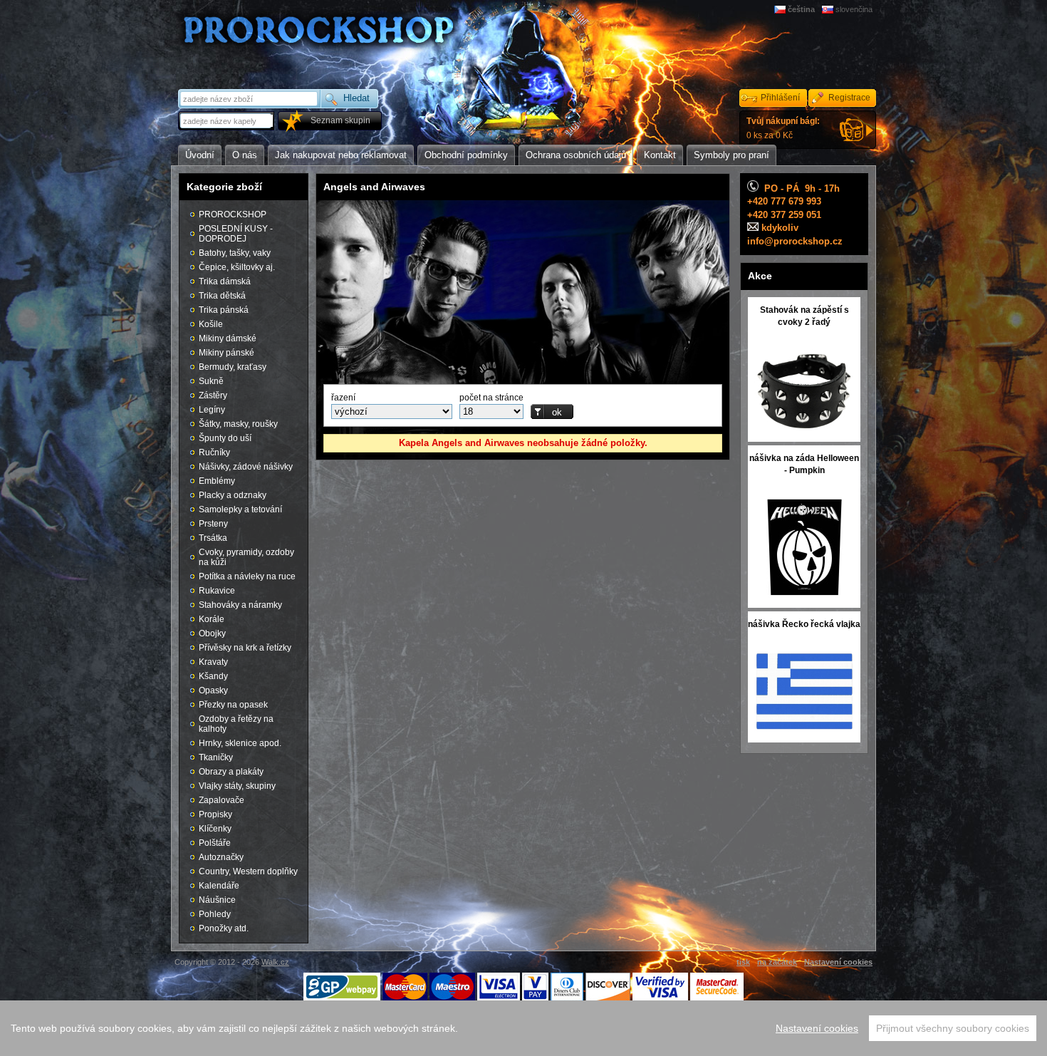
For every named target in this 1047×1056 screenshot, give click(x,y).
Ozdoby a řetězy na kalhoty (236, 724)
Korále (211, 619)
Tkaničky (216, 757)
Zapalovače (221, 800)
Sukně (211, 381)
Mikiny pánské (226, 353)
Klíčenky (215, 829)
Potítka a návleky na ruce (247, 576)
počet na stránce (491, 398)
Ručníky (214, 452)
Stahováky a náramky (240, 605)
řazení (343, 398)
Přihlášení (780, 98)
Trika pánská (224, 310)
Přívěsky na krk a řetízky (245, 648)
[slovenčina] (828, 9)
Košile (211, 324)
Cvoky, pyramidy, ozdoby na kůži (246, 557)
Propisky (215, 814)
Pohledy (215, 914)
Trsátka (213, 538)
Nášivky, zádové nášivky (246, 467)
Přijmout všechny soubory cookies (952, 1028)
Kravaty (213, 662)
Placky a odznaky (232, 495)
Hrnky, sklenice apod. (240, 743)
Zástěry (213, 395)
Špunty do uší (225, 438)
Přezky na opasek (233, 705)
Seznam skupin (340, 120)
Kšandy (213, 676)
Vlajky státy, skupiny (237, 786)
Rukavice (217, 591)
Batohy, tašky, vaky (235, 253)
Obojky (212, 633)
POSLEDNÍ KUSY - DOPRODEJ (236, 234)
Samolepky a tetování (240, 509)
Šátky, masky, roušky (238, 424)
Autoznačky (221, 857)
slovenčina (853, 9)
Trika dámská (225, 281)
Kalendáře (219, 886)
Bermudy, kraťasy (232, 367)
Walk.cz (275, 962)
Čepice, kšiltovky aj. (237, 267)
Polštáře (215, 843)
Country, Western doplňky (248, 871)
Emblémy (217, 481)
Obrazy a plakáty (231, 772)
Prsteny (213, 524)
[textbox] (227, 121)
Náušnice (217, 900)
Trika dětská (222, 296)
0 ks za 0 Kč (783, 128)
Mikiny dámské (227, 338)
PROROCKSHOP (232, 214)
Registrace (849, 98)
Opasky (213, 690)
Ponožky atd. (224, 928)
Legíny (212, 410)
